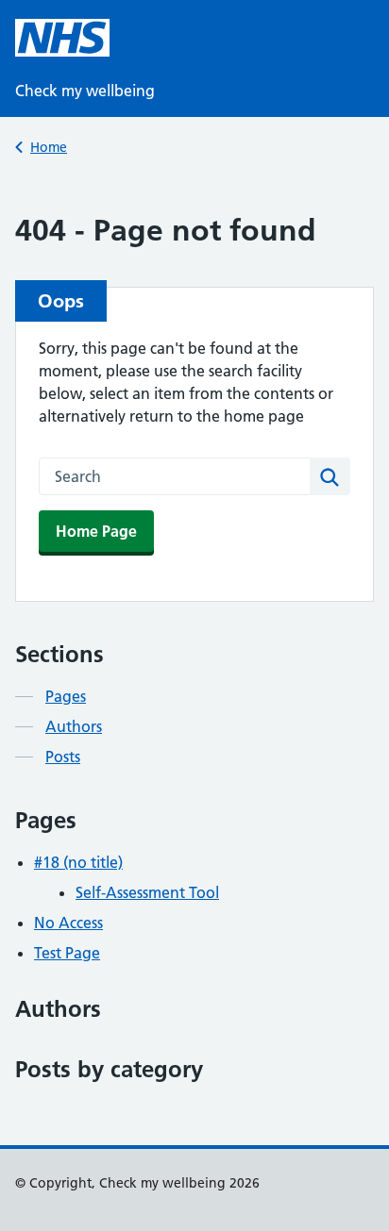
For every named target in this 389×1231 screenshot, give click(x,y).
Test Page (67, 952)
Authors (73, 726)
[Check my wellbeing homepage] (62, 38)
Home (48, 147)
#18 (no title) (78, 862)
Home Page (96, 531)
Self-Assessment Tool (147, 892)
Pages (65, 696)
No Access (68, 922)
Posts (62, 756)
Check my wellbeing (85, 90)
